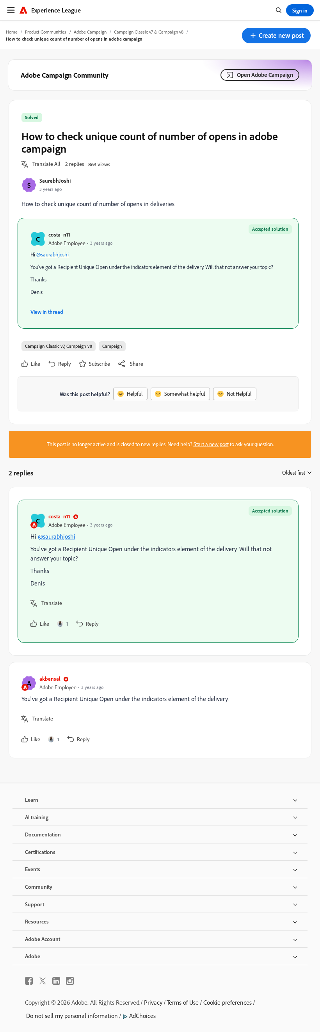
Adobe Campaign (90, 32)
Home (12, 32)
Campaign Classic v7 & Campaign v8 (148, 32)
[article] (158, 571)
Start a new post (211, 444)
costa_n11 (59, 234)
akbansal (49, 678)
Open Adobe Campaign (265, 74)
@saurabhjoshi (52, 254)
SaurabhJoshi (55, 180)
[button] (276, 35)
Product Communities (45, 32)
